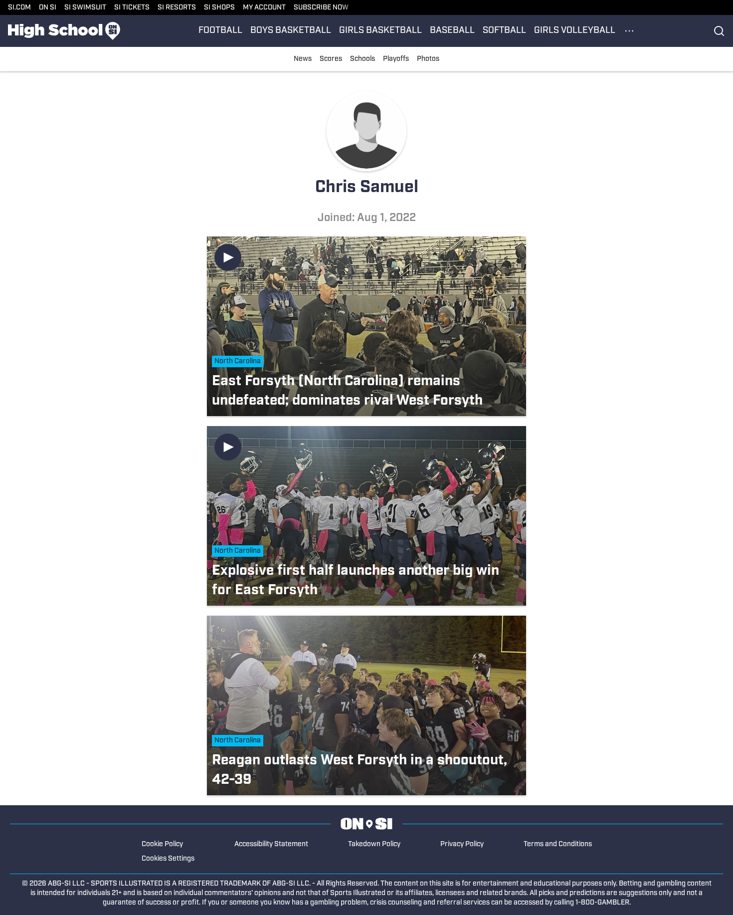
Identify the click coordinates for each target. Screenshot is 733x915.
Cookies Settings (168, 859)
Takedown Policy (374, 844)
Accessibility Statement (271, 844)
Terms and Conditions (558, 844)
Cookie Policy (162, 844)
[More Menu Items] (629, 31)
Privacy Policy (462, 844)
